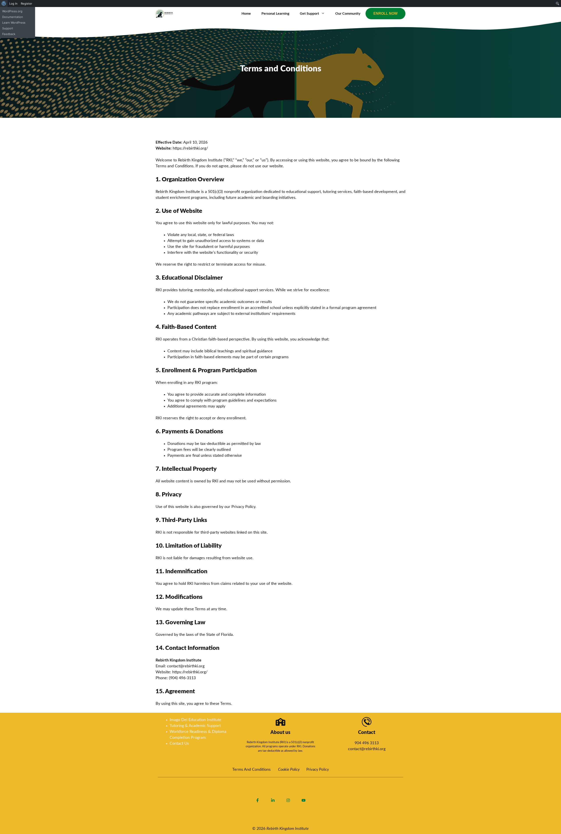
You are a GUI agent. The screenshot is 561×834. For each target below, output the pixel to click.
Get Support (309, 13)
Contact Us (179, 744)
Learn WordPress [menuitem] (13, 22)
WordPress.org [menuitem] (12, 11)
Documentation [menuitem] (12, 17)
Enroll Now (385, 13)
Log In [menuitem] (13, 3)
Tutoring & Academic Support (195, 726)
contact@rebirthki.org (366, 749)
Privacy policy (317, 769)
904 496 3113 (367, 743)
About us (280, 732)
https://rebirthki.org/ (190, 148)
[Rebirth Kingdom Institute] (164, 13)
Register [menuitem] (26, 3)
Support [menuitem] (7, 28)
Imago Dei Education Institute (195, 720)
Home (246, 13)
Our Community (347, 13)
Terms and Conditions (251, 770)
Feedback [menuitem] (8, 34)
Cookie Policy (289, 770)
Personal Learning (275, 13)
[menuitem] (4, 3)
